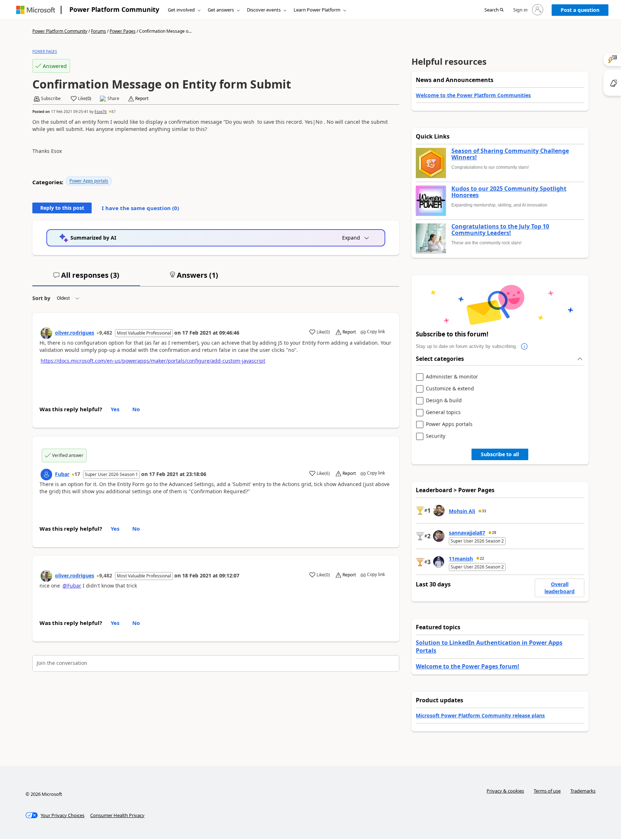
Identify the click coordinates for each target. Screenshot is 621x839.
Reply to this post (62, 207)
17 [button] (77, 474)
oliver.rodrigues (74, 332)
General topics (443, 412)
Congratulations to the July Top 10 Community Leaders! (500, 229)
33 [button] (484, 510)
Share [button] (113, 98)
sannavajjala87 (467, 532)
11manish (461, 558)
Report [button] (141, 98)
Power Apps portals (88, 181)
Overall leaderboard (559, 588)
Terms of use (547, 791)
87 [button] (113, 111)
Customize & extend (450, 389)
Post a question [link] (580, 9)
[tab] (86, 278)
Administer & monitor (452, 377)
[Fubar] (46, 474)
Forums (98, 31)
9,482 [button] (105, 332)
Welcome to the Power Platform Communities (473, 95)
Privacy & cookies (505, 791)
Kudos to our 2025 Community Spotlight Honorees (508, 192)
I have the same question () (140, 208)
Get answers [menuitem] (221, 9)
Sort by (41, 298)
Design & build (444, 401)
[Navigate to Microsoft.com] (35, 10)
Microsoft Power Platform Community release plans (480, 715)
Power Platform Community (114, 9)
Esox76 (101, 111)
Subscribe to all (500, 454)
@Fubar (72, 585)
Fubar (62, 474)
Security (435, 436)
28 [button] (494, 532)
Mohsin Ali (462, 511)
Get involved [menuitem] (181, 9)
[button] (494, 10)
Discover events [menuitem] (264, 9)
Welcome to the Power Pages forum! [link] (467, 666)
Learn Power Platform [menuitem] (317, 9)
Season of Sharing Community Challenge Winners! (510, 154)
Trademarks (582, 791)
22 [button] (482, 558)
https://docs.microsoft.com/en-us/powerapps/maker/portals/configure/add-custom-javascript (153, 360)
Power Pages (122, 31)
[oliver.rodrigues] (46, 333)
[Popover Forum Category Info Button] (524, 346)
